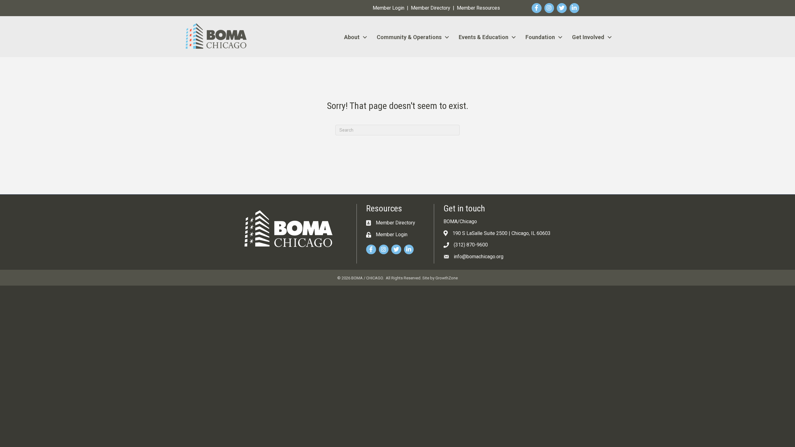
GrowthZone (446, 278)
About (352, 37)
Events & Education (483, 37)
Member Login (388, 8)
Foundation (540, 37)
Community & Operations (409, 37)
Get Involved (588, 37)
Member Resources (478, 8)
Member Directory (430, 8)
